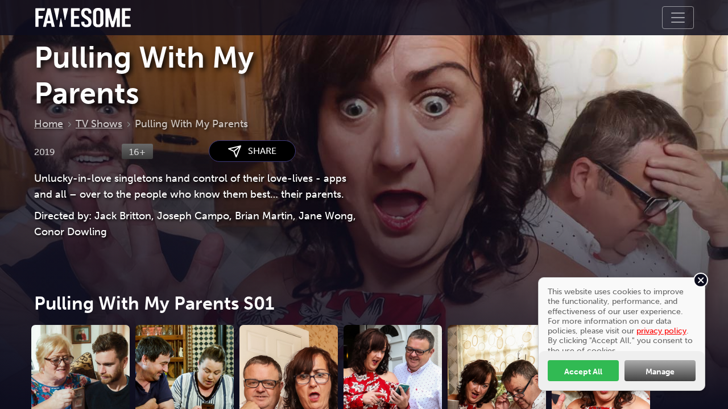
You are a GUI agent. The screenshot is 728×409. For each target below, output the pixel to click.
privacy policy (661, 330)
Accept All (583, 371)
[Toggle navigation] (678, 17)
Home (48, 124)
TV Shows (99, 124)
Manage (660, 371)
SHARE (258, 150)
